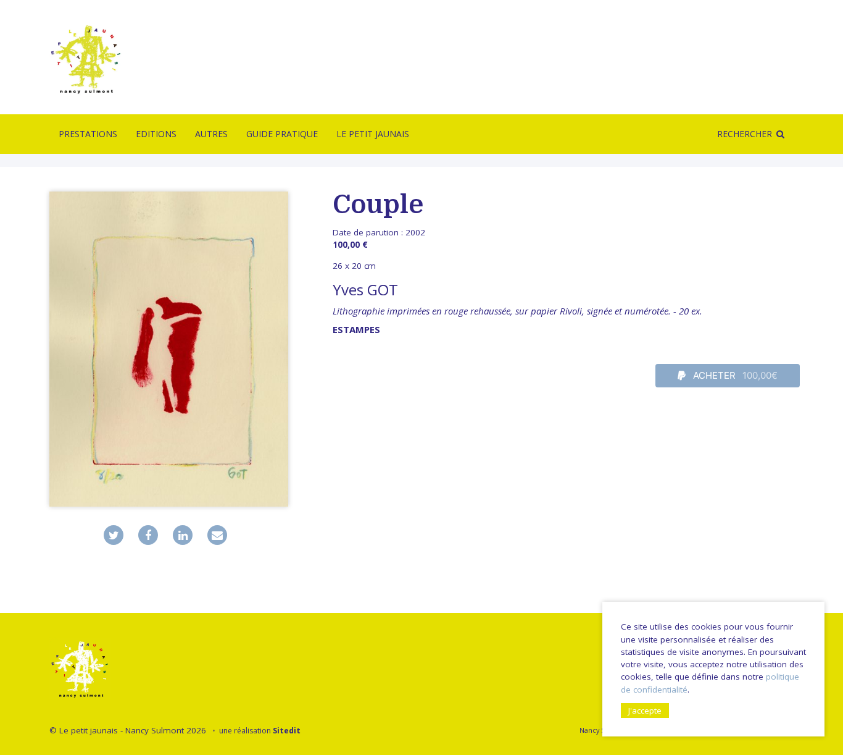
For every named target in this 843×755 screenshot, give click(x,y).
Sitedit (287, 730)
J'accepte (645, 710)
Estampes (356, 329)
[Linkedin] (183, 535)
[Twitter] (113, 535)
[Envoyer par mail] (217, 535)
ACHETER (734, 375)
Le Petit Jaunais (372, 134)
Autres (211, 134)
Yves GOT (365, 289)
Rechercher (744, 134)
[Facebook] (148, 535)
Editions (156, 134)
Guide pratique (282, 134)
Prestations (88, 134)
